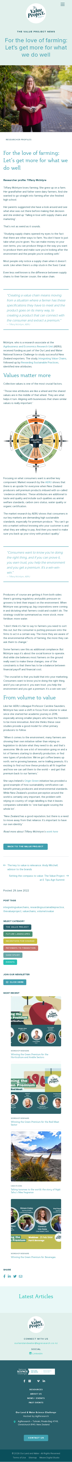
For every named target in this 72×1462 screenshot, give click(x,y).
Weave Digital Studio (49, 1457)
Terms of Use (19, 1457)
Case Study (13, 955)
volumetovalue (45, 911)
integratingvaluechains (16, 907)
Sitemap (33, 1457)
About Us (36, 1394)
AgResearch (42, 1416)
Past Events (36, 1403)
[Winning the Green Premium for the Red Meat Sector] (36, 1088)
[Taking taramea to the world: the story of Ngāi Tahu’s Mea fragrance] (36, 1156)
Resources (36, 1390)
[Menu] (62, 4)
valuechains (29, 911)
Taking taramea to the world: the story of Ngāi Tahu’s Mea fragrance (35, 1191)
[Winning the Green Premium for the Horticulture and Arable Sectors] (36, 1021)
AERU (48, 482)
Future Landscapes (18, 934)
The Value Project (17, 927)
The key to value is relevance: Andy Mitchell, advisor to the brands (32, 867)
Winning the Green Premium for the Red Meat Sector (35, 1123)
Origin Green (31, 781)
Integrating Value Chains (52, 358)
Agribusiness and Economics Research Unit (28, 346)
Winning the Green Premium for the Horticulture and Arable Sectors (29, 1056)
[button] (36, 1343)
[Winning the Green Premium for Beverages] (36, 1223)
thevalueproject (12, 911)
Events (10, 962)
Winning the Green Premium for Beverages (33, 1257)
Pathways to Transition (21, 948)
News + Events (36, 1398)
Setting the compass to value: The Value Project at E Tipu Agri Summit (37, 878)
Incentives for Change (20, 941)
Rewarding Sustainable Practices (39, 362)
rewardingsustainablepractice (47, 907)
